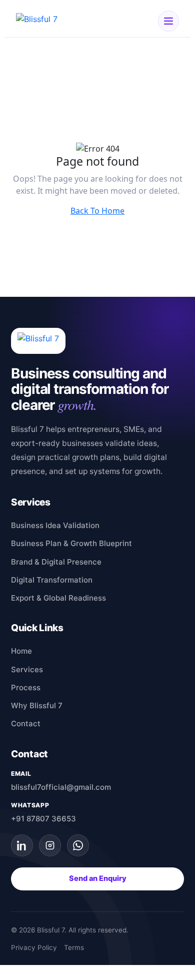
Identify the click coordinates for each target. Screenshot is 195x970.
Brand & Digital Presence (56, 562)
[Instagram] (50, 845)
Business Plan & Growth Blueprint (71, 543)
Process (25, 687)
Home (21, 651)
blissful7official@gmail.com (61, 787)
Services (27, 669)
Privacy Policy (34, 947)
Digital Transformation (51, 580)
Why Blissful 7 (36, 705)
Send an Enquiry (97, 878)
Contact (25, 723)
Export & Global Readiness (58, 598)
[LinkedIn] (22, 845)
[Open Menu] (168, 21)
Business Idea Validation (55, 525)
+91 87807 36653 (43, 818)
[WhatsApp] (78, 845)
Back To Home (97, 210)
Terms (74, 947)
